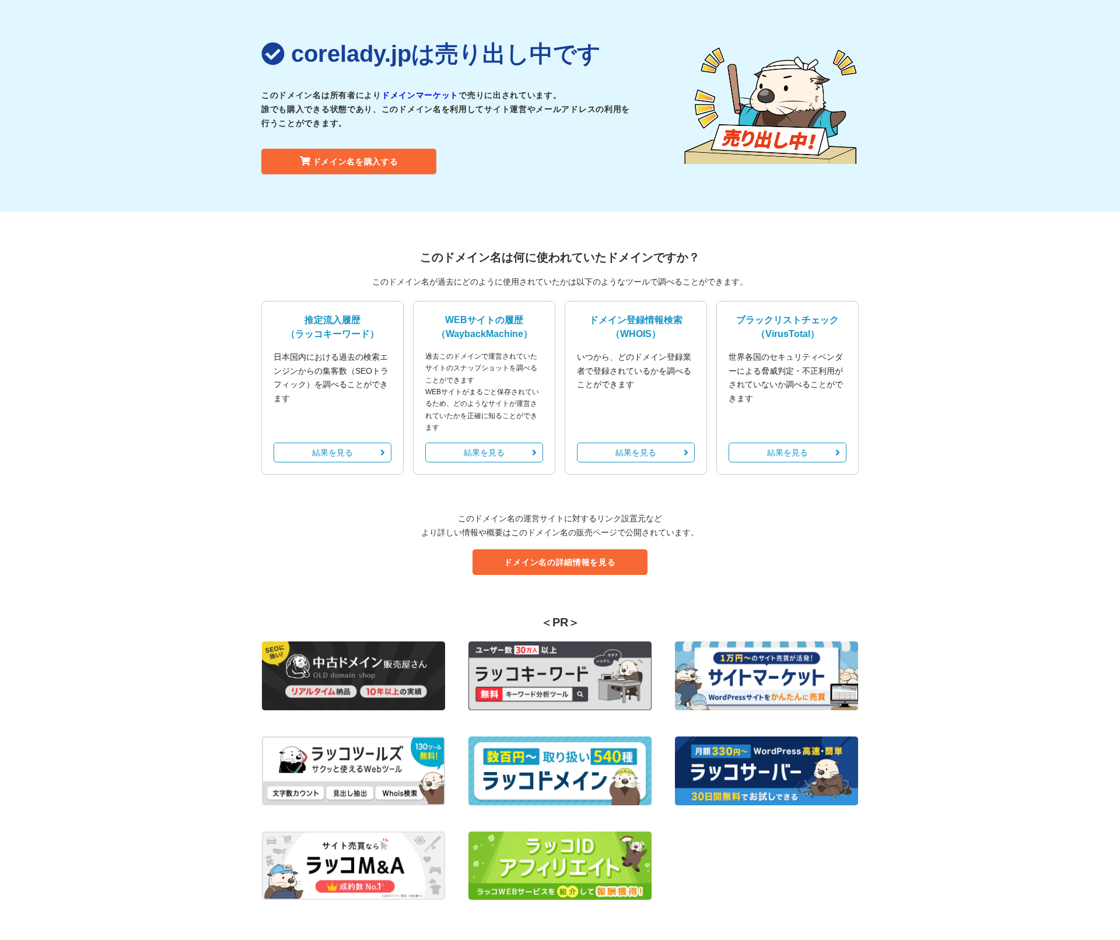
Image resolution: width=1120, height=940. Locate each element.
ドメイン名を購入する (355, 161)
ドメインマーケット (420, 95)
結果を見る (332, 452)
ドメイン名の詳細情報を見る (559, 562)
